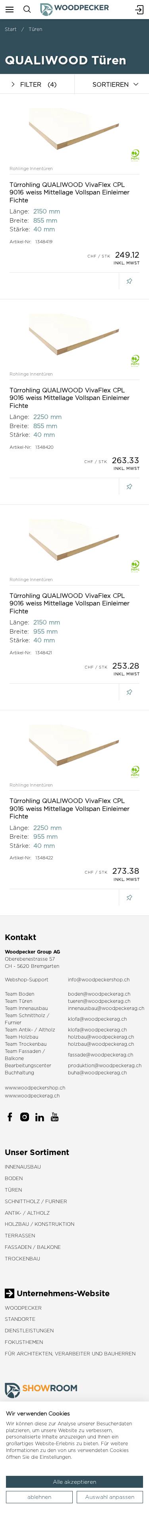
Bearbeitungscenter (28, 1065)
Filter (38, 84)
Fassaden (30, 1051)
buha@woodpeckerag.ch (97, 1072)
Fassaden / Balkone (33, 1247)
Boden (14, 1178)
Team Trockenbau (25, 1044)
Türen (35, 29)
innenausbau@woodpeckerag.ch (106, 1008)
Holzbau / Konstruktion (39, 1224)
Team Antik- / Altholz (30, 1029)
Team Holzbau (21, 1036)
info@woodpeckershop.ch (99, 979)
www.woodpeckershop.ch (35, 1087)
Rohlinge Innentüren (31, 168)
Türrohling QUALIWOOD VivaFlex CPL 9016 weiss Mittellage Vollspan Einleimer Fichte (70, 192)
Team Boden (19, 993)
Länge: (19, 211)
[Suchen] (27, 9)
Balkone (14, 1058)
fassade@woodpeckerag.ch (100, 1054)
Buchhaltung (19, 1072)
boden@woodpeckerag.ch (99, 993)
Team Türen (18, 1001)
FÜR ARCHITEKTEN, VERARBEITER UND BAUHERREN (70, 1353)
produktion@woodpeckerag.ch (104, 1065)
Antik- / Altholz (27, 1212)
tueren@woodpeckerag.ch (99, 1001)
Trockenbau (22, 1258)
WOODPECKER (23, 1307)
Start (11, 29)
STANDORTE (20, 1319)
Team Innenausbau (26, 1008)
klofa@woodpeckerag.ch (97, 1019)
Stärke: (20, 229)
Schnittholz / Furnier (36, 1201)
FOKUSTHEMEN (24, 1342)
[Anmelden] (139, 9)
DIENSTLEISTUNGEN (29, 1330)
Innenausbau (23, 1166)
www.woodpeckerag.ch (32, 1095)
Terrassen (20, 1235)
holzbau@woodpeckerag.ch (101, 1036)
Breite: (19, 220)
